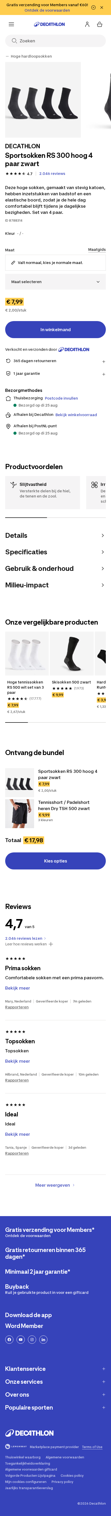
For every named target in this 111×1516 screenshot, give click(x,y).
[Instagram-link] (32, 1339)
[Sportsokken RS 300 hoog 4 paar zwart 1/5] (43, 100)
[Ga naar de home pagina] (49, 24)
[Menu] (11, 24)
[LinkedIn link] (43, 1339)
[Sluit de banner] (102, 7)
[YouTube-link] (21, 1339)
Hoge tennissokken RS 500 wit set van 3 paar (26, 687)
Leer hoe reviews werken (26, 944)
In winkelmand (56, 329)
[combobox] (55, 282)
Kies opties (55, 861)
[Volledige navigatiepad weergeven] (7, 56)
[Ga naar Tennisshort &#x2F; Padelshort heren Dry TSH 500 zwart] (19, 813)
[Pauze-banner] (93, 7)
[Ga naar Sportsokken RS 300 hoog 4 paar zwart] (19, 782)
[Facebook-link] (9, 1339)
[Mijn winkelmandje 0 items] (99, 24)
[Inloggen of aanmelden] (87, 24)
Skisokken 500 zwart (71, 682)
